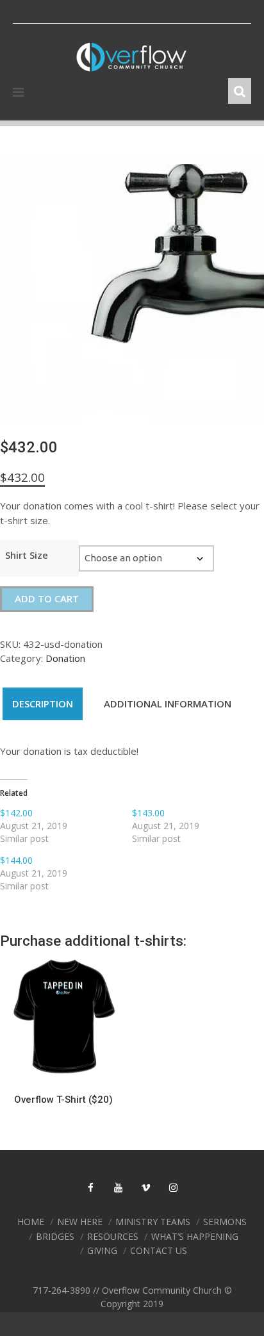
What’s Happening (194, 1236)
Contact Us (158, 1250)
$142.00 (16, 813)
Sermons (225, 1222)
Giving (102, 1250)
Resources (112, 1236)
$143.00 (148, 813)
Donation (65, 658)
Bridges (55, 1236)
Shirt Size (26, 554)
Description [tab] (42, 703)
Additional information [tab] (167, 703)
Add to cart (47, 598)
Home (30, 1222)
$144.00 (16, 860)
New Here (80, 1222)
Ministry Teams (152, 1222)
